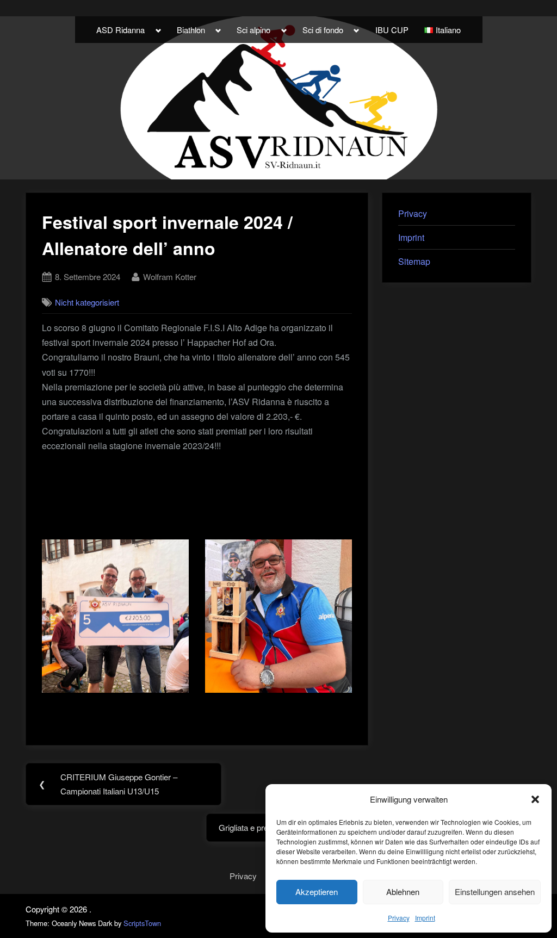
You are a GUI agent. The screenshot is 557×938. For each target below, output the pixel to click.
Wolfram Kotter (169, 276)
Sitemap (414, 261)
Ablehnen (402, 891)
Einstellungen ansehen (495, 891)
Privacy (399, 917)
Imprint (425, 917)
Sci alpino (253, 29)
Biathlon (191, 29)
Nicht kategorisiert (87, 302)
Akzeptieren (316, 891)
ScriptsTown (142, 923)
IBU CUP (392, 29)
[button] (535, 799)
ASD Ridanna (120, 29)
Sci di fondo (322, 29)
